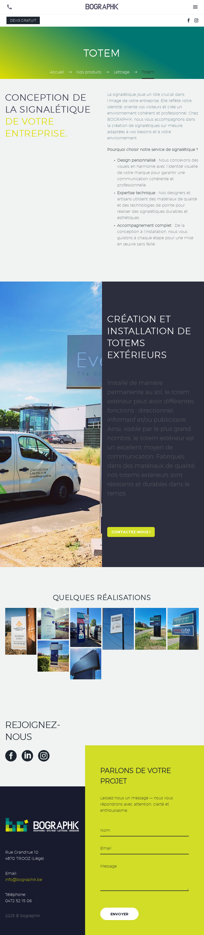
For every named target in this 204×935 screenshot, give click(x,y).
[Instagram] (196, 20)
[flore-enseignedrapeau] (118, 628)
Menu (195, 7)
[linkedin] (27, 755)
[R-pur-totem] (85, 627)
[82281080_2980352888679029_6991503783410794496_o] (53, 656)
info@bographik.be (23, 879)
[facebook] (11, 755)
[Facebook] (189, 20)
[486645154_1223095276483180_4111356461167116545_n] (20, 631)
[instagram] (44, 755)
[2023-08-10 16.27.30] (183, 628)
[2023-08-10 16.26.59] (150, 628)
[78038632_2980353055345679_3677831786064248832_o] (85, 663)
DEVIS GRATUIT (23, 20)
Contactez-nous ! (131, 532)
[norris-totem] (53, 623)
